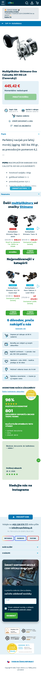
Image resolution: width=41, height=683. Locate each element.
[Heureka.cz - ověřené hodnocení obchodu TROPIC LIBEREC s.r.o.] (20, 648)
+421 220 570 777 (20, 524)
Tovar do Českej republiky (22, 661)
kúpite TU (8, 17)
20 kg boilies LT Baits (12, 12)
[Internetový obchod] (11, 3)
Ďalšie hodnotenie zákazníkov (13, 391)
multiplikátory (23, 203)
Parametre (5, 194)
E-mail (7, 600)
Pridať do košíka (20, 97)
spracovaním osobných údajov (20, 610)
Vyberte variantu (30, 252)
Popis (3, 134)
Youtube (33, 538)
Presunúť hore (22, 517)
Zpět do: (13, 23)
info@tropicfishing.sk (22, 527)
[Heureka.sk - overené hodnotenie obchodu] (31, 395)
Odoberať (11, 615)
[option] (20, 47)
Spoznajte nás (20, 328)
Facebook (20, 538)
